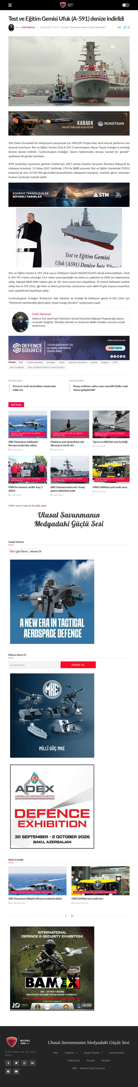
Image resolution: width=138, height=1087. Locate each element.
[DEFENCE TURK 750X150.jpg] (69, 194)
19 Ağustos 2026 (80, 903)
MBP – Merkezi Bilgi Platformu (88, 1068)
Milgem (105, 362)
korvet (94, 362)
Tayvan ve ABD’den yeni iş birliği (110, 441)
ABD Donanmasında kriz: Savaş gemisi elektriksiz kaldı (67, 488)
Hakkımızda (73, 1060)
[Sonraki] (72, 915)
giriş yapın (41, 505)
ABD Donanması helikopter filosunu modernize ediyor (23, 443)
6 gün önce (99, 491)
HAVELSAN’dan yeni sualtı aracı (110, 487)
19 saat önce (16, 449)
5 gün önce (15, 495)
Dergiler (105, 1060)
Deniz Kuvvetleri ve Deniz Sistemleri (87, 27)
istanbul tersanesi (78, 362)
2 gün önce (57, 449)
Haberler (69, 1052)
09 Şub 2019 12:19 (49, 27)
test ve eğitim (17, 367)
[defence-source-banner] (69, 348)
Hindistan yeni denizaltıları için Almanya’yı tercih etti (67, 443)
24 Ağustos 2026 (17, 903)
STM (115, 362)
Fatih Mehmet (28, 27)
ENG (55, 1052)
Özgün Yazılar (91, 1052)
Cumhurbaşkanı (35, 362)
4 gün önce (99, 446)
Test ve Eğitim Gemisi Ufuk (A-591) (46, 367)
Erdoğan (51, 362)
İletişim (91, 1060)
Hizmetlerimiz (116, 1052)
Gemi (62, 362)
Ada (21, 362)
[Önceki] (65, 915)
